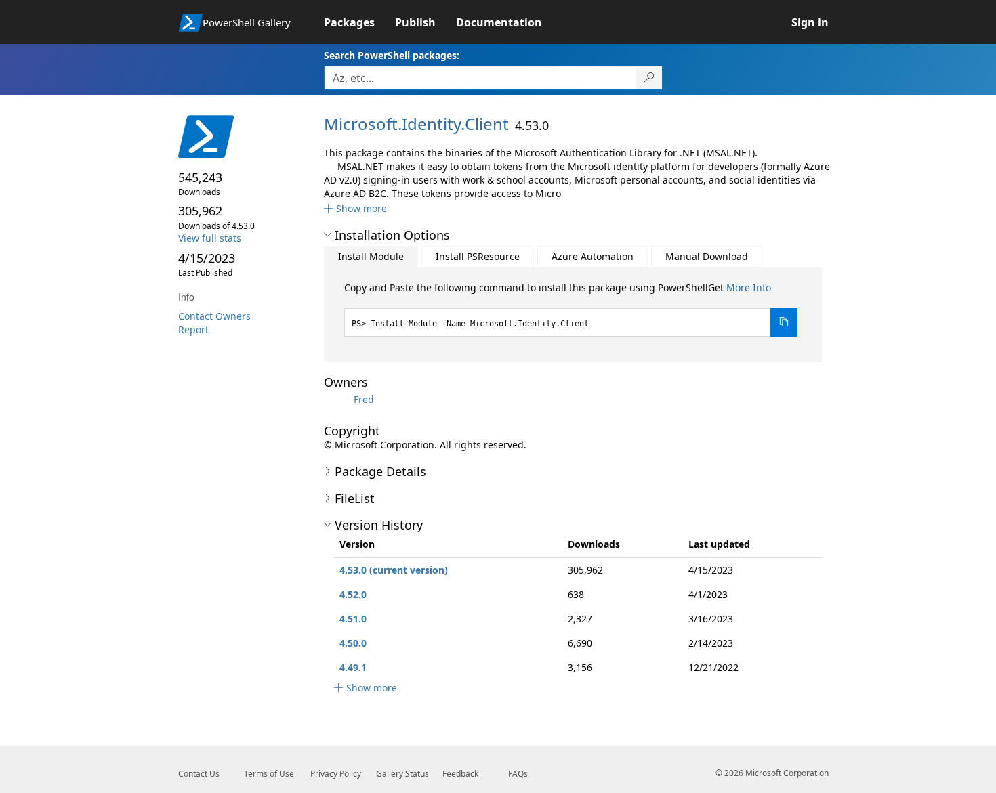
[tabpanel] (571, 309)
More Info (748, 287)
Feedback (460, 773)
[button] (355, 208)
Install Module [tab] (371, 256)
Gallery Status (402, 773)
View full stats (209, 238)
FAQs (518, 773)
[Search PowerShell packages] (649, 78)
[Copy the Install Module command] (783, 322)
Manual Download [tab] (706, 256)
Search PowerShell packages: (391, 55)
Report (193, 329)
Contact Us (199, 773)
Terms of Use (269, 773)
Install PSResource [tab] (478, 256)
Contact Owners (214, 315)
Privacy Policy (335, 773)
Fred (364, 399)
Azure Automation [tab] (593, 256)
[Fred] (337, 399)
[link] (359, 22)
